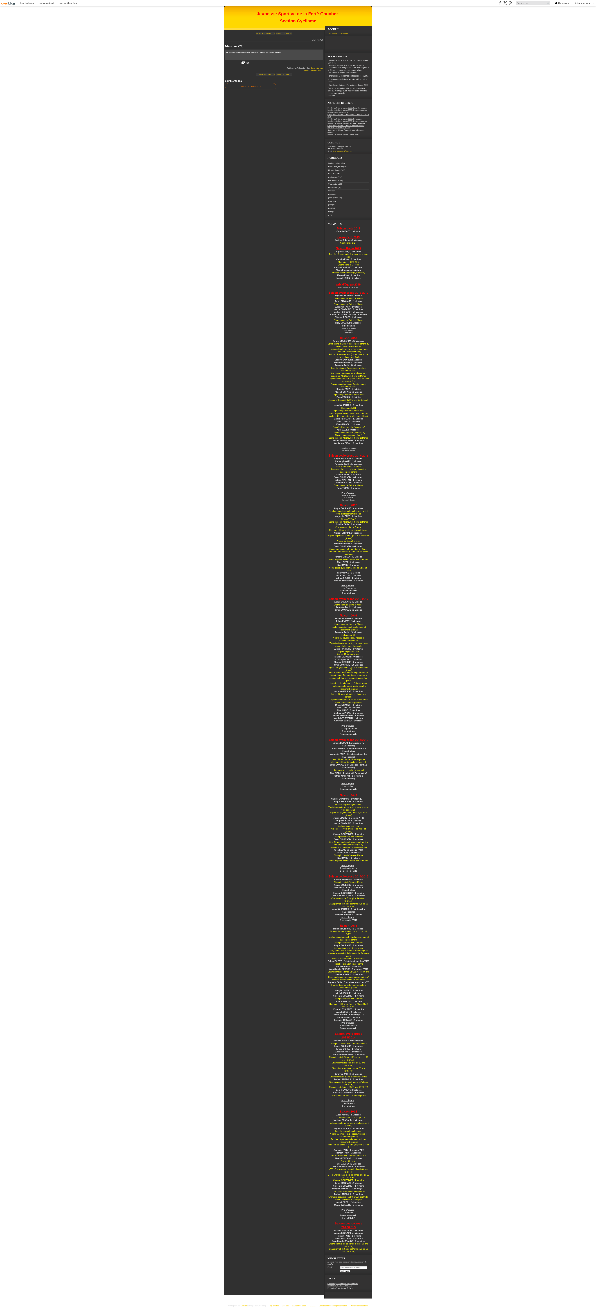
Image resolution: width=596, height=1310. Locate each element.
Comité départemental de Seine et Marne (342, 1284)
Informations (333, 187)
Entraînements (333, 180)
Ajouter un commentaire (251, 86)
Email (329, 1267)
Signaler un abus (299, 1306)
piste (330, 205)
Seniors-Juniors (317, 68)
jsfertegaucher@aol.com (342, 151)
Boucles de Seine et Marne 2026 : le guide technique (347, 110)
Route (330, 194)
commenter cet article (312, 70)
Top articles (274, 1306)
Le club (244, 1306)
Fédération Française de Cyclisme (340, 1288)
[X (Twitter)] (505, 3)
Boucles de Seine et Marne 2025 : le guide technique (347, 121)
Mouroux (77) (234, 46)
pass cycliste (333, 198)
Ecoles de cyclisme (335, 167)
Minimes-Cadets (334, 170)
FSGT (330, 208)
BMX (330, 212)
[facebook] (500, 3)
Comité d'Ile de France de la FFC (339, 1286)
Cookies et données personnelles (333, 1306)
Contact (285, 1306)
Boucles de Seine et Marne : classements (343, 134)
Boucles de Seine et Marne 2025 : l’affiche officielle (346, 123)
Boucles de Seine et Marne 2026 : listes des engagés (347, 108)
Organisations (333, 184)
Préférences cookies (359, 1306)
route (330, 201)
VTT (330, 191)
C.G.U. (313, 1306)
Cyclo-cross (333, 177)
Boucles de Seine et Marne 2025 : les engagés (344, 119)
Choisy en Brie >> (284, 33)
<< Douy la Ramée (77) (265, 33)
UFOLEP (331, 174)
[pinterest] (510, 3)
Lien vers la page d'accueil (338, 33)
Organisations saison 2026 (337, 112)
